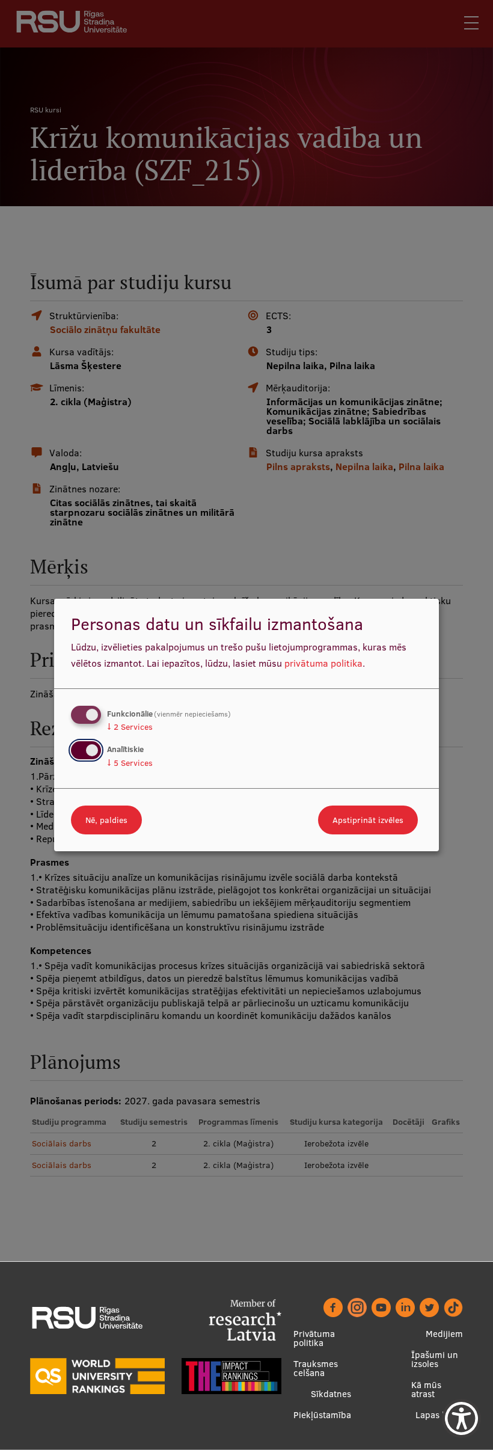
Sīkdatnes (331, 1393)
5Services (130, 763)
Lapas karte (439, 1415)
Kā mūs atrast (426, 1389)
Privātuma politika (314, 1338)
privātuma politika (323, 663)
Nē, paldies (106, 820)
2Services (130, 727)
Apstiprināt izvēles (367, 820)
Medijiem (444, 1333)
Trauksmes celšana (315, 1368)
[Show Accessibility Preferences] (461, 1418)
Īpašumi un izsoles (434, 1359)
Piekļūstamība (322, 1415)
